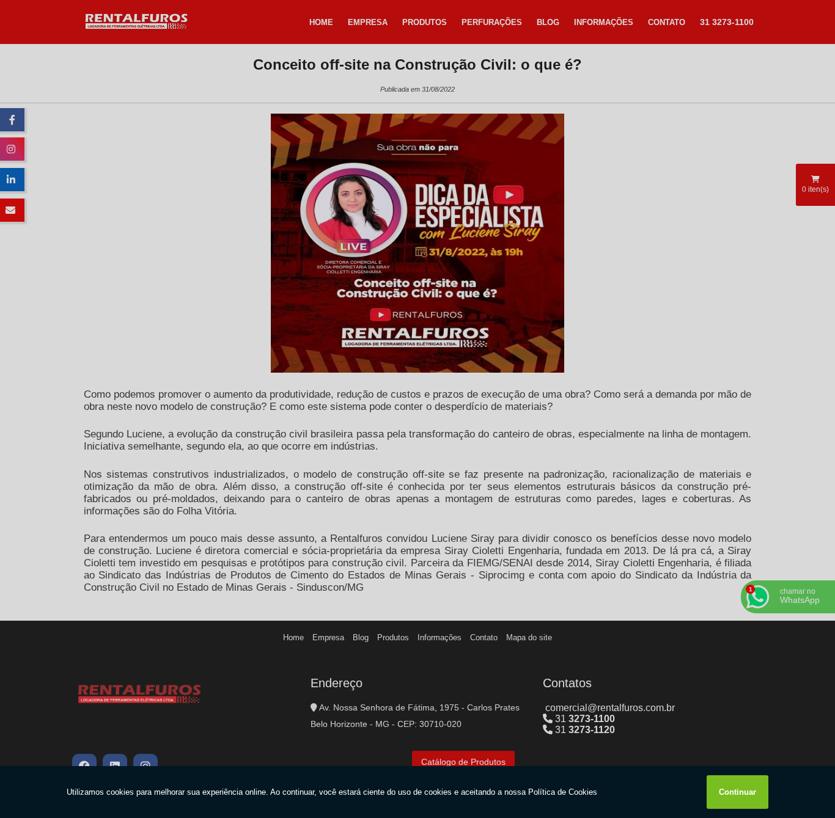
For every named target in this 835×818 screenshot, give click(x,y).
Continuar (737, 792)
